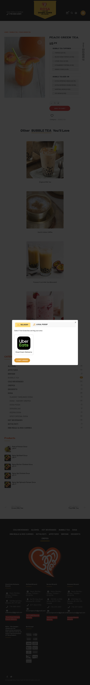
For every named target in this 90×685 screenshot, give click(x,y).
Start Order (22, 360)
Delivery (24, 325)
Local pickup (42, 324)
